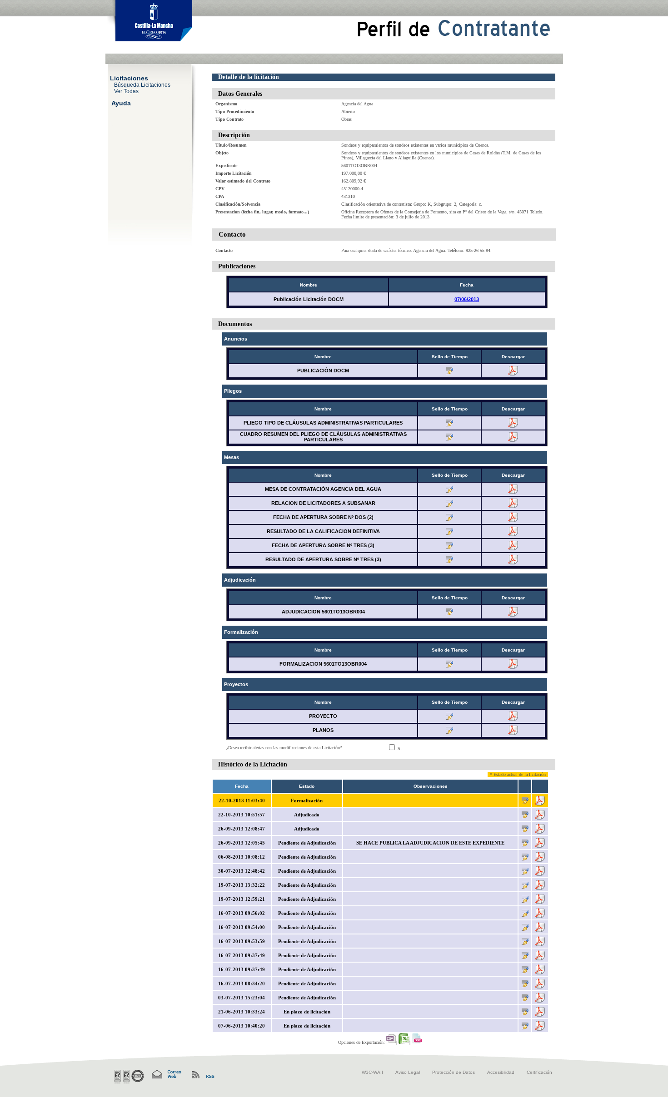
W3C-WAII (372, 1072)
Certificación (539, 1072)
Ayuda (121, 102)
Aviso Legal (407, 1072)
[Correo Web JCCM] (166, 1074)
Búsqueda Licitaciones (142, 84)
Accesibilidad (500, 1072)
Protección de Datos (453, 1072)
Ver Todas (126, 91)
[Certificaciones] (129, 1076)
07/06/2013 (466, 299)
